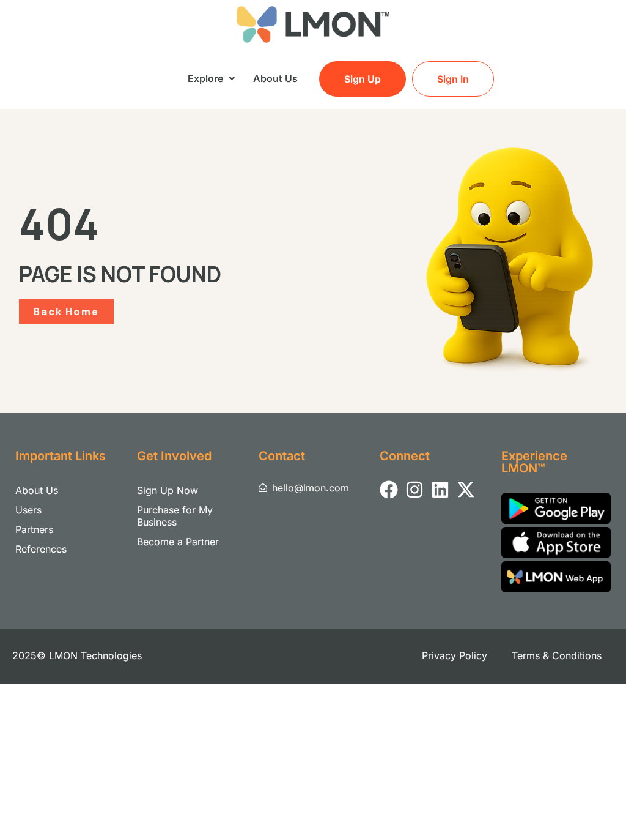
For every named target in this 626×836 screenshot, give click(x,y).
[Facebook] (389, 489)
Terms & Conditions (557, 655)
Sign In (453, 79)
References (41, 549)
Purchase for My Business (175, 516)
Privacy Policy (454, 655)
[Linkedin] (440, 489)
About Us (275, 78)
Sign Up (362, 79)
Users (28, 510)
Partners (34, 529)
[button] (211, 78)
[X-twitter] (466, 489)
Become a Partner (178, 542)
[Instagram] (414, 489)
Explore (205, 78)
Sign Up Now (167, 490)
